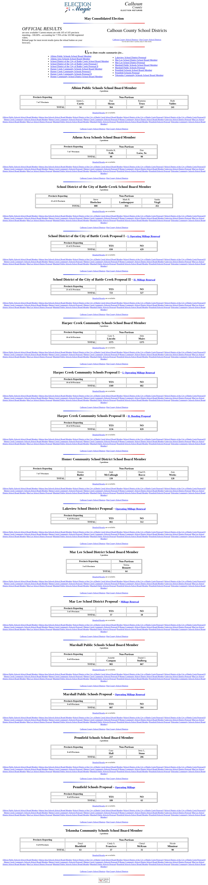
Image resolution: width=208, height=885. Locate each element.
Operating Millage (125, 787)
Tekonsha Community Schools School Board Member (139, 75)
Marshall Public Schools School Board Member (136, 65)
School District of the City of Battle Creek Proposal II (74, 66)
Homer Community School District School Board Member (76, 76)
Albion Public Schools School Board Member (70, 56)
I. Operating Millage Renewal (143, 236)
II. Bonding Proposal (139, 416)
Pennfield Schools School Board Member (133, 70)
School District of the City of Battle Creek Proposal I (73, 64)
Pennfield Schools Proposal (127, 73)
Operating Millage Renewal (130, 508)
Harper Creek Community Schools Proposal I (70, 71)
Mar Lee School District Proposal (130, 62)
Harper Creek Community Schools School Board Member (76, 69)
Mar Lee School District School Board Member (136, 60)
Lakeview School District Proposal (130, 57)
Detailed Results (98, 113)
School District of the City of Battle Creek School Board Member (79, 61)
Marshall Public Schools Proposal (130, 67)
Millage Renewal (130, 601)
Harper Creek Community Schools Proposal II (71, 74)
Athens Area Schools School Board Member (70, 59)
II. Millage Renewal (144, 279)
